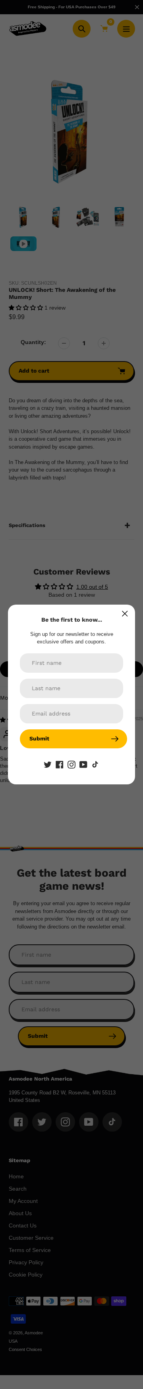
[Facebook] (60, 764)
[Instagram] (71, 764)
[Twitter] (48, 764)
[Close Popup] (125, 613)
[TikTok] (95, 764)
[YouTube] (83, 764)
